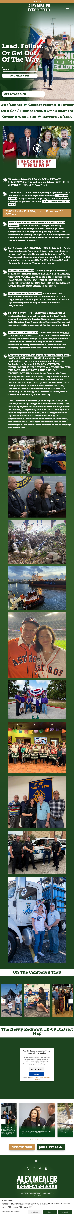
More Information (36, 1069)
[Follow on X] (28, 1168)
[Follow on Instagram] (46, 1168)
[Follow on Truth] (34, 1168)
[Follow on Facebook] (40, 1168)
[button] (70, 1001)
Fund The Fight (21, 1147)
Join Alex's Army (51, 1147)
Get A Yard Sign (15, 94)
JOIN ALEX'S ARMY (19, 75)
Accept (36, 1074)
